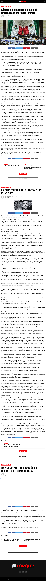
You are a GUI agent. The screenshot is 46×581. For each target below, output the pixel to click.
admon (7, 197)
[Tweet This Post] (19, 48)
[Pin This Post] (26, 48)
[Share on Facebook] (11, 48)
